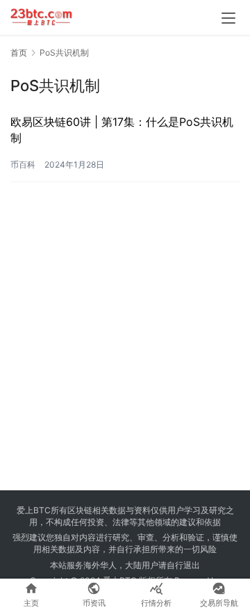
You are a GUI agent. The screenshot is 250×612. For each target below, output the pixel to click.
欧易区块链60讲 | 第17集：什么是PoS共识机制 (121, 129)
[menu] (228, 18)
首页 (18, 52)
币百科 (22, 164)
